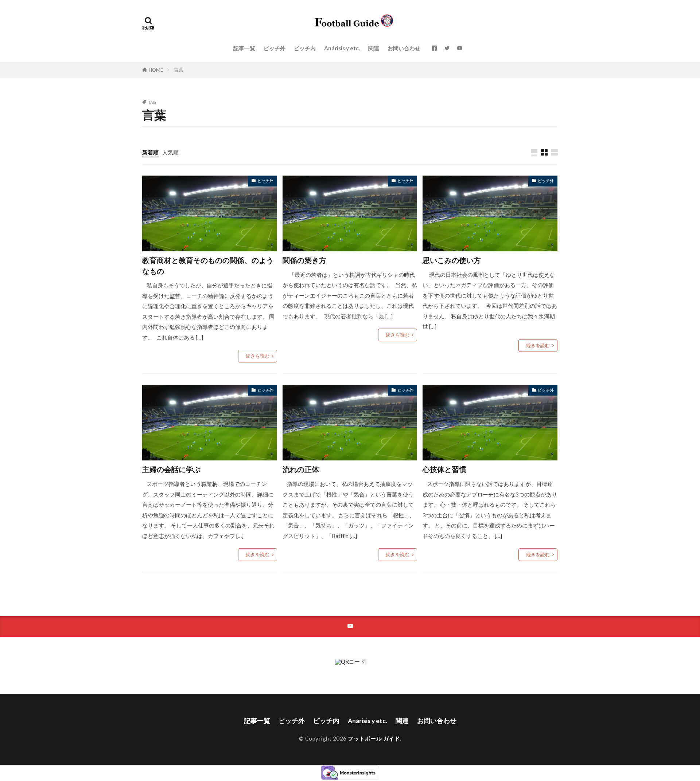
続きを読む (257, 356)
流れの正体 (301, 469)
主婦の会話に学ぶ (171, 469)
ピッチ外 (274, 48)
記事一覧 (244, 48)
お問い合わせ (404, 48)
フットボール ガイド (374, 738)
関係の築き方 (304, 260)
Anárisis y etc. (342, 48)
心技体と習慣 (444, 469)
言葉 (178, 69)
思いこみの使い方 (452, 260)
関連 (373, 48)
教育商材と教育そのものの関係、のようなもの (207, 265)
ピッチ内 (305, 48)
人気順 (170, 152)
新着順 (150, 152)
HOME (156, 70)
